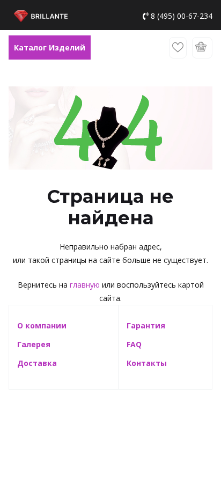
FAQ (134, 344)
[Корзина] (202, 47)
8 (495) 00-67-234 (181, 16)
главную (85, 285)
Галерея (33, 344)
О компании (42, 325)
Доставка (37, 363)
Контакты (147, 363)
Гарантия (146, 325)
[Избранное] (178, 47)
